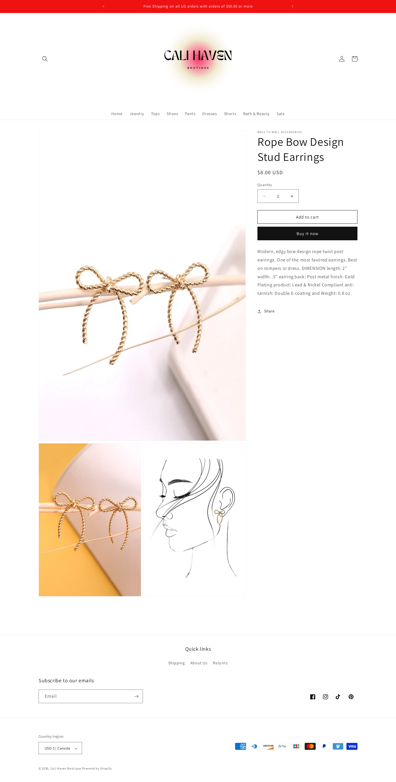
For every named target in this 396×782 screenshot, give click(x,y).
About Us (199, 663)
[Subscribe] (136, 696)
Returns (220, 663)
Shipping (176, 663)
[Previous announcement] (103, 6)
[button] (45, 58)
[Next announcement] (292, 6)
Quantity (264, 184)
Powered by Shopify (97, 769)
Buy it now (308, 233)
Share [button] (269, 311)
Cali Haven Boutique (66, 769)
